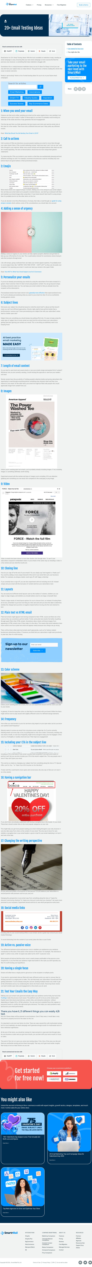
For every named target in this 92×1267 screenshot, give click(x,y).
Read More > (6, 1143)
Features (28, 5)
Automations (34, 92)
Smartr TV (14, 98)
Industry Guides (30, 98)
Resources (48, 5)
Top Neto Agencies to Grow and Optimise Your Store (21, 1209)
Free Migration (61, 5)
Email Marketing (17, 92)
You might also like (74, 52)
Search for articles (17, 83)
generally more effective (37, 293)
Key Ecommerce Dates (38, 104)
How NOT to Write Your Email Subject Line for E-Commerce (23, 272)
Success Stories (17, 104)
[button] (32, 5)
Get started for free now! (75, 49)
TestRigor (4, 998)
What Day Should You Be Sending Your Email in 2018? (21, 133)
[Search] (40, 87)
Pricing (39, 5)
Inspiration (47, 98)
